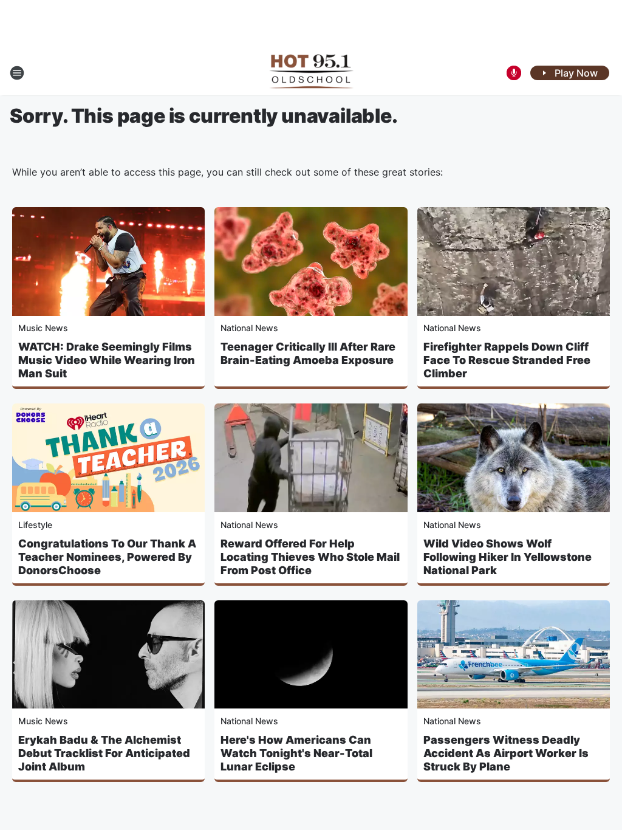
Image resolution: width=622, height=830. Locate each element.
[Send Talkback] (514, 73)
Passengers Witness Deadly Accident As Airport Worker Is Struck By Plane (506, 753)
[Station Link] (311, 72)
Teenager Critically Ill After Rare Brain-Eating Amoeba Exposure (307, 353)
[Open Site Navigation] (17, 73)
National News (249, 328)
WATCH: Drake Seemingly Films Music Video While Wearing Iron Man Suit (106, 360)
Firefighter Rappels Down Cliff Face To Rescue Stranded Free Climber (506, 360)
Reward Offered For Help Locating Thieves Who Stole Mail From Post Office (310, 557)
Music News (43, 328)
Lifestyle (35, 525)
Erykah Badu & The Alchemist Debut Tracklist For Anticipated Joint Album (104, 753)
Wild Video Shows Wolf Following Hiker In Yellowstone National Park (507, 557)
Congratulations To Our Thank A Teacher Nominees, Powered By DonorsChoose (107, 557)
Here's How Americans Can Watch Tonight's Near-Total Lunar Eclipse (296, 753)
